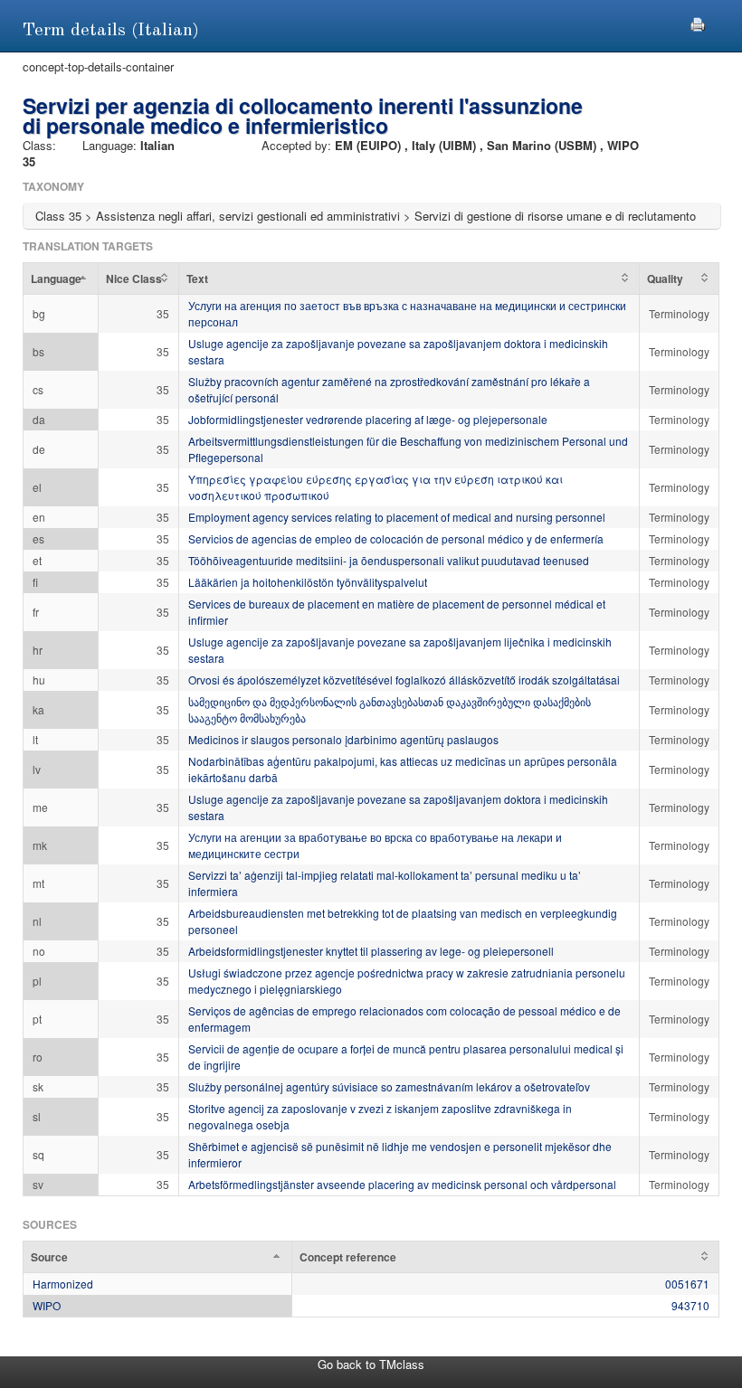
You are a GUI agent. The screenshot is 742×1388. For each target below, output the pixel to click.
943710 (690, 1305)
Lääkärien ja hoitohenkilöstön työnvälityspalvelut (307, 582)
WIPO (47, 1305)
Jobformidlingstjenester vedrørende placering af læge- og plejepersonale (367, 419)
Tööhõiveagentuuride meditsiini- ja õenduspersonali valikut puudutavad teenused (388, 560)
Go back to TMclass (371, 1364)
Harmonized (63, 1283)
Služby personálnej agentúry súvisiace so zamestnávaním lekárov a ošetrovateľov (389, 1086)
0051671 (687, 1283)
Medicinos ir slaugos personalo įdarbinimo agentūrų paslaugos (343, 739)
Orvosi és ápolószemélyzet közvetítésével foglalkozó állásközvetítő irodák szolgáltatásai (404, 679)
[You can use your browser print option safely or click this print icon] (697, 22)
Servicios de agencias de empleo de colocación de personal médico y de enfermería (396, 538)
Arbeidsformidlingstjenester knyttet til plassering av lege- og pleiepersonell (371, 950)
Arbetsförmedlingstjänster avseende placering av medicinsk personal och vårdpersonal (402, 1184)
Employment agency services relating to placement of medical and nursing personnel (396, 516)
